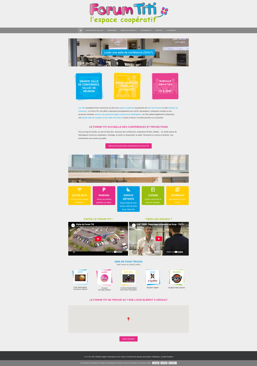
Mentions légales (101, 357)
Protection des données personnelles (139, 357)
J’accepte (156, 363)
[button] (125, 65)
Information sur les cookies (117, 357)
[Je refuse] (254, 363)
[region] (128, 52)
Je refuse (164, 363)
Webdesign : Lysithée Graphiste (162, 357)
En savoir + (172, 363)
